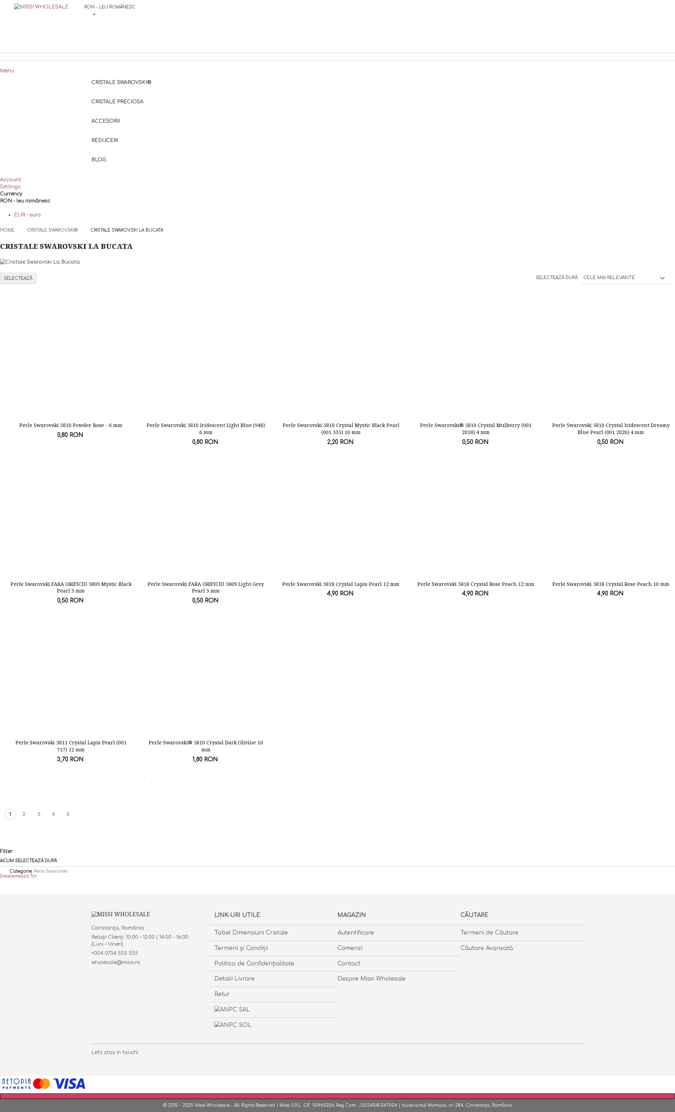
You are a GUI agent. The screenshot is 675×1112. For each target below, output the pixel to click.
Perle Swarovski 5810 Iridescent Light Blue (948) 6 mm (206, 428)
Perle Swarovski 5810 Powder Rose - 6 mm (70, 425)
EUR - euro (27, 215)
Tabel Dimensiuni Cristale (251, 933)
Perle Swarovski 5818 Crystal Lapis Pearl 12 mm (340, 584)
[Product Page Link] (70, 368)
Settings (10, 186)
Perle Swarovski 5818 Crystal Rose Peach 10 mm (610, 584)
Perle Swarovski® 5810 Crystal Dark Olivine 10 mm (206, 746)
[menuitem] (98, 159)
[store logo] (49, 21)
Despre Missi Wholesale (372, 979)
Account (10, 179)
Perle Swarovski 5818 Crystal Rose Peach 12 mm (475, 584)
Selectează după (557, 277)
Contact (349, 964)
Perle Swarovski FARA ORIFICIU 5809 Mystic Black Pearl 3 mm (71, 587)
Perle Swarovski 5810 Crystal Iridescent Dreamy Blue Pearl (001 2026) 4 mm (611, 428)
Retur (222, 994)
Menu (7, 70)
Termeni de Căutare (490, 933)
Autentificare (356, 933)
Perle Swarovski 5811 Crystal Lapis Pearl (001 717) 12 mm (71, 746)
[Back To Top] (337, 1096)
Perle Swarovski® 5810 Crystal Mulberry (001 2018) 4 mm (476, 428)
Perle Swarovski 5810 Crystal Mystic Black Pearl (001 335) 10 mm (341, 428)
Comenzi (350, 948)
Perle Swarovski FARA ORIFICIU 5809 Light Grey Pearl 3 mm (206, 587)
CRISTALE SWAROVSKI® (53, 230)
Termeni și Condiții (241, 948)
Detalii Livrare (234, 979)
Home (8, 230)
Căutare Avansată (487, 948)
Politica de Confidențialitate (254, 964)
